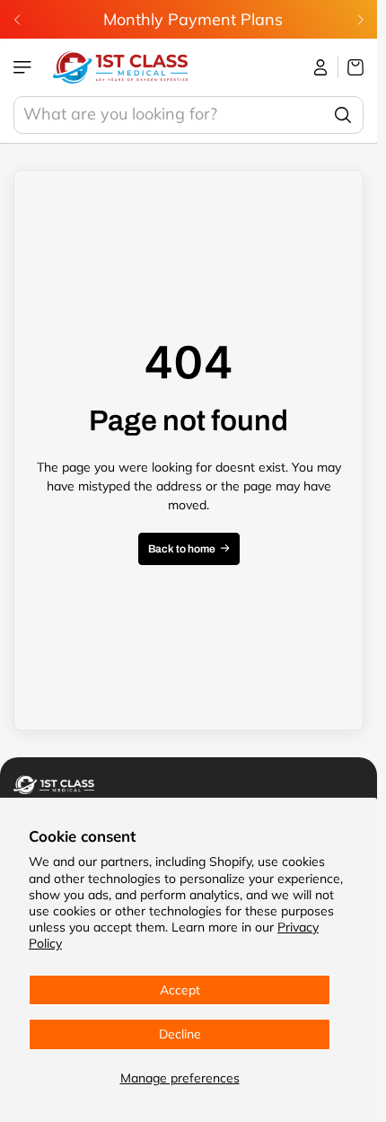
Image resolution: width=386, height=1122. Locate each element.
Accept (180, 990)
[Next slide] (360, 20)
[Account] (320, 67)
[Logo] (120, 67)
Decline (180, 1034)
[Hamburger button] (24, 67)
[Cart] (351, 67)
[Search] (343, 115)
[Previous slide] (17, 20)
